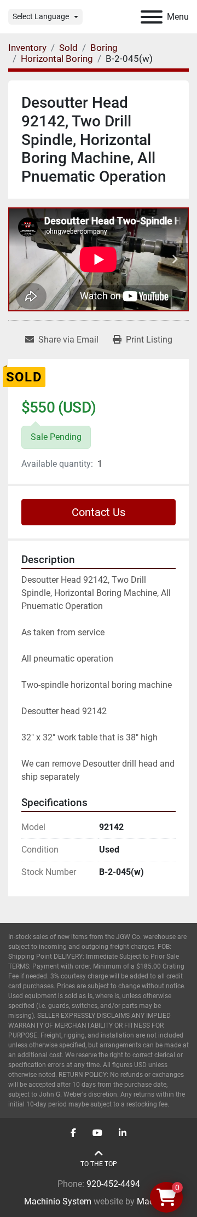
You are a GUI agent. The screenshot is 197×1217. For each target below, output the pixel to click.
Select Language (41, 16)
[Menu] (152, 17)
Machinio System (57, 1201)
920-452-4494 (113, 1184)
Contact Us (98, 512)
